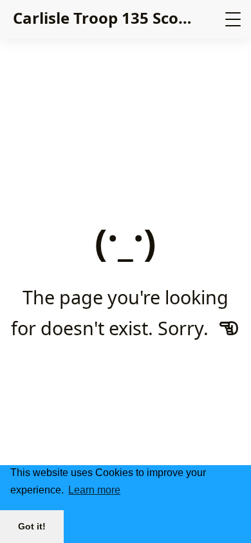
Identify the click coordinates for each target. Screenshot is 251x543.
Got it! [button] (32, 526)
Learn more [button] (94, 489)
